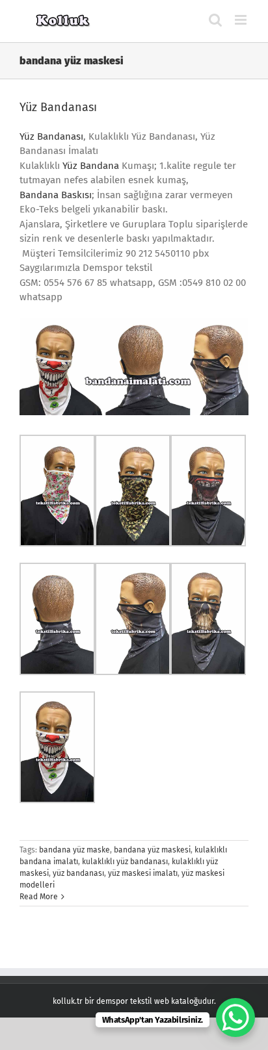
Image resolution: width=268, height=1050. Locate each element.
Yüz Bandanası (58, 107)
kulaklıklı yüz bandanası (125, 861)
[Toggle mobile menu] (241, 20)
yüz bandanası (78, 873)
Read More (39, 896)
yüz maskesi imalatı (143, 873)
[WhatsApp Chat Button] (235, 1017)
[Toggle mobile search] (215, 20)
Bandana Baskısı (56, 195)
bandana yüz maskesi (152, 849)
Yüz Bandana (90, 166)
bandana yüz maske (74, 849)
